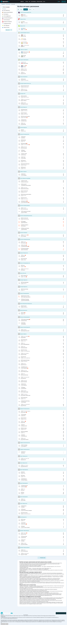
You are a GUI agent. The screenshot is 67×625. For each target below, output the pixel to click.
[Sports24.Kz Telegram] (59, 613)
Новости (22, 1)
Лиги (44, 1)
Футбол (26, 1)
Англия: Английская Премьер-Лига (25, 12)
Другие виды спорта (17, 615)
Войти (64, 1)
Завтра (30, 9)
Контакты (6, 617)
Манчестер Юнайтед (33, 615)
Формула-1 (12, 615)
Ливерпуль (39, 615)
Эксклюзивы (33, 1)
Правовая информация (40, 617)
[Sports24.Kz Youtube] (61, 613)
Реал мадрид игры (23, 595)
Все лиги (8, 29)
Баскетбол (8, 615)
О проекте (2, 617)
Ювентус (53, 615)
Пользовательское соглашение (30, 617)
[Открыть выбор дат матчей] (18, 9)
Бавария (50, 615)
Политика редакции (48, 617)
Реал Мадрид (43, 615)
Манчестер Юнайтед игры (34, 595)
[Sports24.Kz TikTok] (63, 613)
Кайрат (24, 615)
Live (33, 9)
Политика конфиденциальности (13, 617)
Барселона (28, 615)
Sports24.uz (56, 617)
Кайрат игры (28, 595)
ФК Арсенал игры (49, 595)
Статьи (22, 615)
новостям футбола (44, 562)
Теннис (4, 615)
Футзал (2, 615)
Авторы (53, 617)
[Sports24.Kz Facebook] (57, 613)
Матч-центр (8, 4)
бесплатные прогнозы (28, 600)
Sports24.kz (3, 4)
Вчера (21, 9)
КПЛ (29, 1)
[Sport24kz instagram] (65, 613)
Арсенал (47, 615)
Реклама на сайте (22, 617)
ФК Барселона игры (42, 595)
